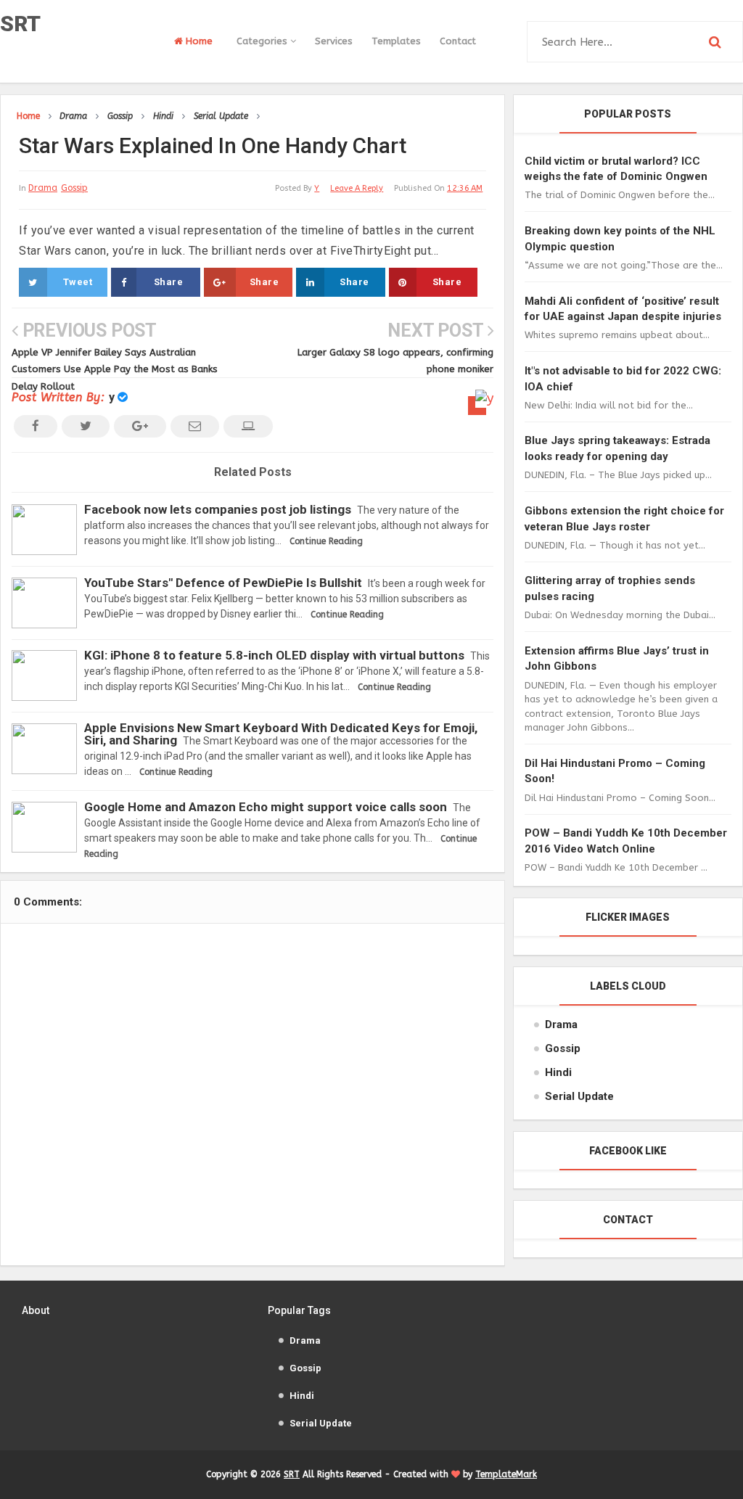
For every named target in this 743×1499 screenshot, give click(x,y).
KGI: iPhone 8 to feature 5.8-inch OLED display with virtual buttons (274, 655)
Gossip (74, 188)
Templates (396, 41)
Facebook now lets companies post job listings (217, 509)
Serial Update (579, 1096)
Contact (458, 41)
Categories (263, 41)
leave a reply (356, 188)
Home (198, 41)
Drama (42, 188)
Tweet (78, 281)
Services (334, 41)
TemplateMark (506, 1474)
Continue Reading (326, 541)
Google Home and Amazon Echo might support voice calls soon (265, 807)
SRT (20, 23)
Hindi (558, 1072)
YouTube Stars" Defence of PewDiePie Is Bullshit (223, 582)
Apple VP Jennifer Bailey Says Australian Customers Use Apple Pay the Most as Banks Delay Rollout (115, 369)
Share (169, 281)
